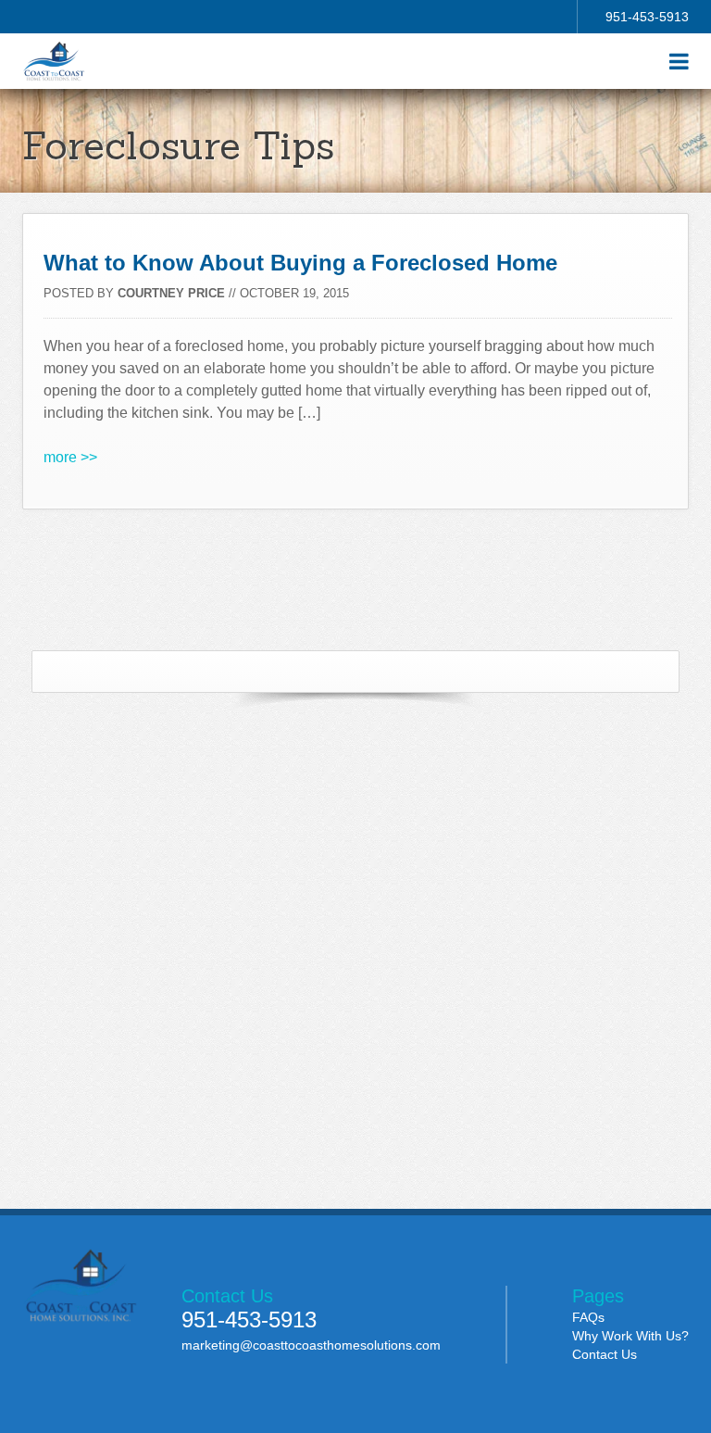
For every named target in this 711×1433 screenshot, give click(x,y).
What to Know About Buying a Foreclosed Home (300, 262)
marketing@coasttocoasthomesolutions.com (311, 1345)
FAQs (588, 1317)
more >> (70, 457)
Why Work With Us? (630, 1335)
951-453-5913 (647, 16)
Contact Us (604, 1354)
